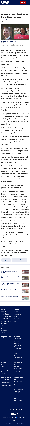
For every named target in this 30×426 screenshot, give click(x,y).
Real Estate (3, 373)
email (22, 409)
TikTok (13, 409)
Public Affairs (17, 350)
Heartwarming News (19, 260)
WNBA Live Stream (18, 400)
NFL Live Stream (18, 381)
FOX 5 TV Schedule (18, 341)
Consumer (3, 364)
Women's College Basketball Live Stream (18, 397)
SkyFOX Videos (17, 370)
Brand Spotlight (17, 372)
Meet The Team (17, 340)
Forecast (16, 311)
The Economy (4, 370)
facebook (8, 409)
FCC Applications (18, 357)
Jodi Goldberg (6, 19)
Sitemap (3, 332)
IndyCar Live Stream (18, 389)
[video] (25, 272)
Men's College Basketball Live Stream (17, 393)
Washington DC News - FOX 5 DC (6, 386)
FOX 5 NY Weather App (18, 320)
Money (3, 363)
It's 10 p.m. (16, 359)
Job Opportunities (18, 348)
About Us (17, 336)
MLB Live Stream (18, 386)
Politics (3, 320)
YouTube (16, 409)
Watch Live (23, 2)
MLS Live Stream (18, 402)
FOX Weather (17, 323)
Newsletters (4, 330)
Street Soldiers (17, 364)
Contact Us (16, 352)
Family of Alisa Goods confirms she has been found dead (10, 284)
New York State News (6, 316)
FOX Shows (16, 343)
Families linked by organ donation (9, 41)
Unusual (3, 325)
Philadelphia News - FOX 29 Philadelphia (5, 383)
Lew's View (16, 366)
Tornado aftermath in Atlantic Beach (9, 289)
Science (3, 327)
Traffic (15, 316)
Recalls (2, 366)
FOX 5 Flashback (18, 368)
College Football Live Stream (19, 383)
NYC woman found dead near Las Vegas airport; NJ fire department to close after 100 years (10, 271)
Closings (16, 313)
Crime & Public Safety (6, 321)
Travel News (17, 318)
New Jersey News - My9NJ (5, 380)
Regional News (6, 377)
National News (4, 318)
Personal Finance (5, 372)
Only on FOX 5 (18, 363)
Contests (16, 353)
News (3, 309)
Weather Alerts (17, 314)
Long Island (16, 19)
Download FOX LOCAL (17, 346)
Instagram (11, 409)
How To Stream (17, 338)
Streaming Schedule (5, 313)
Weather (17, 309)
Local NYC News (5, 314)
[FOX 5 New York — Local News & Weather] (5, 2)
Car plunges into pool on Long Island (9, 296)
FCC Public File (17, 355)
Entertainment (4, 323)
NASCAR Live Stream (19, 388)
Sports (2, 328)
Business (3, 368)
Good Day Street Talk (6, 340)
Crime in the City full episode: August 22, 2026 (10, 277)
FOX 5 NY (11, 19)
